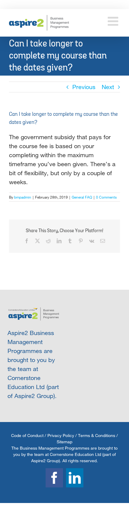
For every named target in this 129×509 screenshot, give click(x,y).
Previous (83, 86)
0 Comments (106, 197)
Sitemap (64, 441)
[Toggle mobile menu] (114, 21)
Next (108, 86)
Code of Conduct (27, 435)
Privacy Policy (60, 435)
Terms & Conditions (96, 435)
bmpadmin (22, 197)
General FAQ (82, 197)
